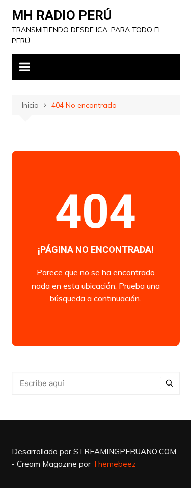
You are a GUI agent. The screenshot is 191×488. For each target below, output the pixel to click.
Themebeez (114, 464)
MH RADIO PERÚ (62, 15)
